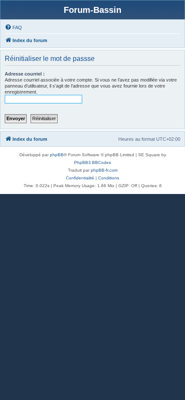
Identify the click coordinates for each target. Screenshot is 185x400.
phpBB (57, 154)
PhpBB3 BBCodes (92, 162)
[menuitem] (13, 27)
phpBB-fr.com (104, 170)
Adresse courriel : (25, 73)
